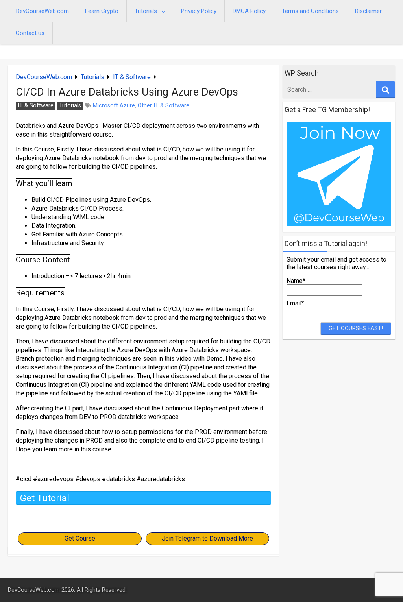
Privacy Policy (198, 11)
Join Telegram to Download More (207, 538)
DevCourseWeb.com (42, 11)
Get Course (80, 538)
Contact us (30, 33)
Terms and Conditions (310, 11)
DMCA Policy (249, 11)
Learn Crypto (101, 11)
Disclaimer (368, 11)
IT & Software (132, 77)
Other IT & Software (163, 105)
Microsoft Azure (114, 105)
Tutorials (146, 11)
